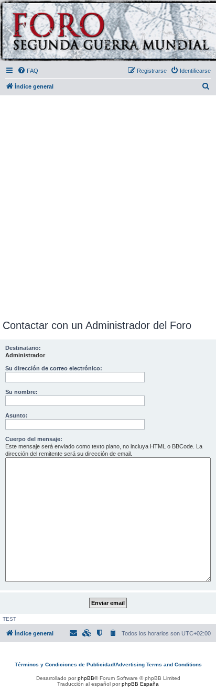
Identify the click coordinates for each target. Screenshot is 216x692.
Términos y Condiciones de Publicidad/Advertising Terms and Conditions (108, 664)
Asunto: (16, 415)
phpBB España (140, 684)
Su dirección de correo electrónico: (53, 368)
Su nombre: (21, 392)
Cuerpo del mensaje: (33, 439)
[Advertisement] (108, 205)
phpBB (86, 678)
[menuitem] (27, 70)
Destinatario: (23, 348)
